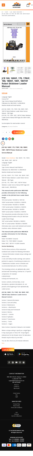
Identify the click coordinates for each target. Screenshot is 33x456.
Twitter (6, 138)
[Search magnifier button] (3, 143)
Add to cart (19, 132)
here (3, 343)
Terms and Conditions (16, 407)
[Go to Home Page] (2, 12)
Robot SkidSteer (14, 126)
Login (16, 396)
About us (16, 384)
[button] (3, 4)
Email (9, 138)
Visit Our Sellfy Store (16, 416)
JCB (8, 126)
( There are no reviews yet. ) (16, 88)
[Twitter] (12, 362)
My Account (16, 388)
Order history (16, 393)
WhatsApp (12, 138)
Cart (16, 412)
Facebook (3, 138)
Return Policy (16, 405)
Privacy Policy (16, 404)
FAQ (16, 395)
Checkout (16, 414)
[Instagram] (20, 362)
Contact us (16, 386)
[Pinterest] (23, 362)
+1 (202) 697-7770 (16, 378)
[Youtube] (16, 362)
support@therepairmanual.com (16, 380)
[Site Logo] (16, 5)
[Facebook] (9, 362)
